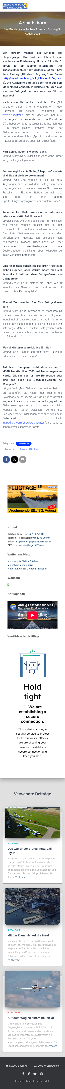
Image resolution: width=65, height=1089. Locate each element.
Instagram (41, 1074)
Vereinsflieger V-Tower (31, 545)
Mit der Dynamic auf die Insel (28, 935)
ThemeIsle (44, 1081)
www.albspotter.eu (13, 115)
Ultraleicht (23, 443)
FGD (23, 1074)
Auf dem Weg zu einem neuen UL (31, 1018)
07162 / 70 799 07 (40, 538)
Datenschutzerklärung (47, 1066)
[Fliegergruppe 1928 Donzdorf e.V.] (16, 6)
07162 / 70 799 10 (34, 534)
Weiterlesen (21, 877)
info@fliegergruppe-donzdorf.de (33, 541)
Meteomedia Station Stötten (23, 561)
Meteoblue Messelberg (20, 565)
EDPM (28, 1074)
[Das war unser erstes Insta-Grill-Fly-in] (32, 822)
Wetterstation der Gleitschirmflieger (27, 568)
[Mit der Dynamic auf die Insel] (32, 906)
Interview (23, 449)
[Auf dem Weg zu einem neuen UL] (32, 988)
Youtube (35, 1074)
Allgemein (13, 843)
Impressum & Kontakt (17, 1066)
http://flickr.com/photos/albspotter (23, 422)
